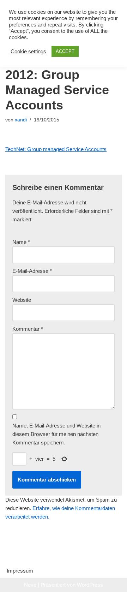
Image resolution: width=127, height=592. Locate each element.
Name (21, 242)
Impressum (20, 571)
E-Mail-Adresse (32, 271)
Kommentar (27, 329)
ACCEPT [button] (65, 51)
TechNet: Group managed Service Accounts (56, 149)
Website (21, 300)
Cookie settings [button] (28, 51)
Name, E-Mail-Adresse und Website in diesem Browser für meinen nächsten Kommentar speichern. (56, 434)
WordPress (90, 585)
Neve (30, 585)
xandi (21, 119)
